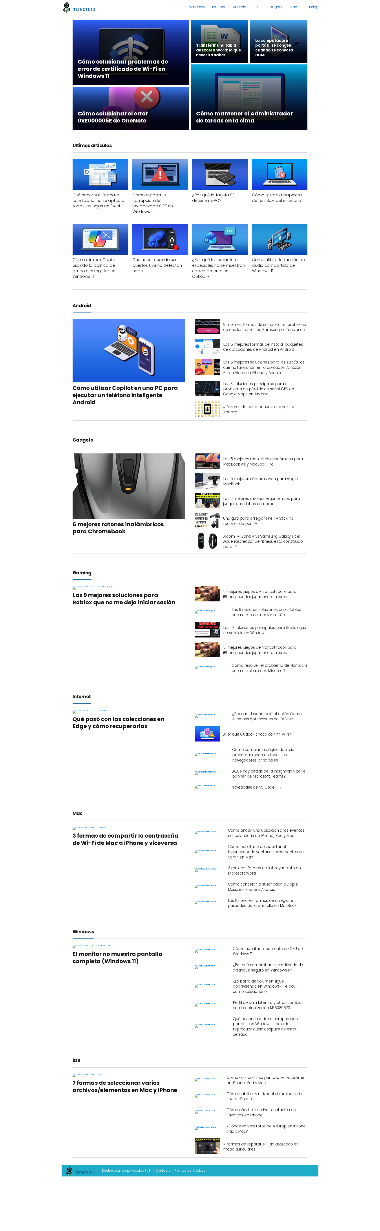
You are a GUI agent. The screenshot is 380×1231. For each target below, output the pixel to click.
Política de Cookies (190, 1170)
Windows (197, 6)
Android (239, 6)
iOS (256, 6)
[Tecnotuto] (79, 7)
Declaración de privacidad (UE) (126, 1170)
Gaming (311, 6)
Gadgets (274, 6)
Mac (293, 6)
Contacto (163, 1170)
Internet (218, 6)
